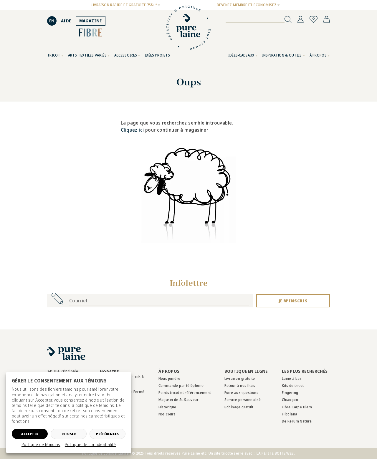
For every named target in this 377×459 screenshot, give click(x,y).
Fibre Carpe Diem (297, 407)
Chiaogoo (290, 399)
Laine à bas (292, 378)
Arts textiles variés (87, 55)
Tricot (53, 55)
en (51, 21)
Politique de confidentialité (90, 444)
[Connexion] (300, 19)
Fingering (290, 392)
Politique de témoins (41, 444)
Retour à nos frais (239, 385)
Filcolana (289, 414)
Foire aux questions (241, 392)
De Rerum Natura (297, 421)
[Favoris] (314, 19)
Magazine (90, 21)
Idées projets (157, 55)
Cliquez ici (132, 130)
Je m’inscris (293, 301)
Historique (167, 407)
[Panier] (326, 19)
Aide (66, 21)
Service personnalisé (242, 399)
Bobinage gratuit (238, 407)
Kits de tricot (293, 385)
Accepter (29, 434)
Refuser (69, 434)
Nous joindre (169, 378)
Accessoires (125, 55)
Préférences (107, 434)
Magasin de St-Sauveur (178, 399)
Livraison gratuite (239, 378)
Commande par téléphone (181, 385)
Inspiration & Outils (282, 55)
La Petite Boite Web (275, 453)
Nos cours (167, 414)
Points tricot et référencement (184, 392)
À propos (318, 55)
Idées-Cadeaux (241, 55)
